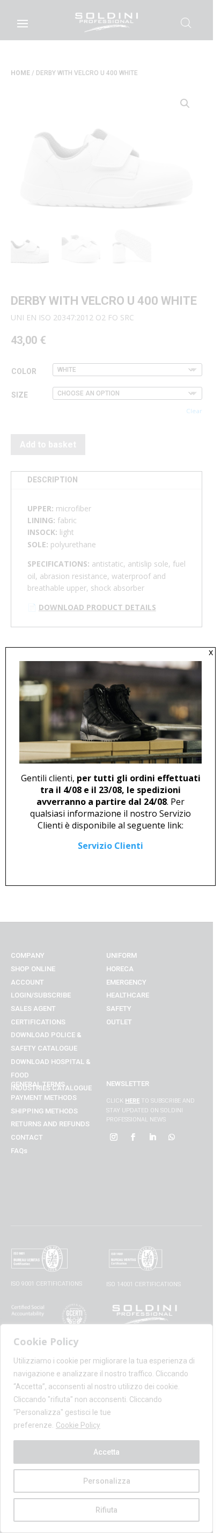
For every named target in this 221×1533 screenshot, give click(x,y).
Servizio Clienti (110, 846)
